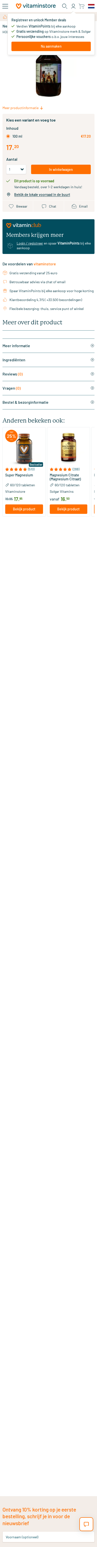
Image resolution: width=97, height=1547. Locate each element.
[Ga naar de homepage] (36, 6)
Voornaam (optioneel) (22, 1537)
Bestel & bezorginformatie (25, 402)
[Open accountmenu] (73, 6)
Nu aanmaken (51, 46)
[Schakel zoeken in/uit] (64, 6)
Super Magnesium (19, 475)
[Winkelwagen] (81, 6)
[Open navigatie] (5, 6)
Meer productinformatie (20, 108)
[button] (24, 469)
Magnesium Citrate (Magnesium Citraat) (65, 477)
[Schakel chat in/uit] (86, 1524)
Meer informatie (16, 345)
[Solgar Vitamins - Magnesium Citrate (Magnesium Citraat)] (69, 448)
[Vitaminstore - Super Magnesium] (24, 448)
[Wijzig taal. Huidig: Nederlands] (91, 6)
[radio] (8, 136)
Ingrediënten (13, 359)
